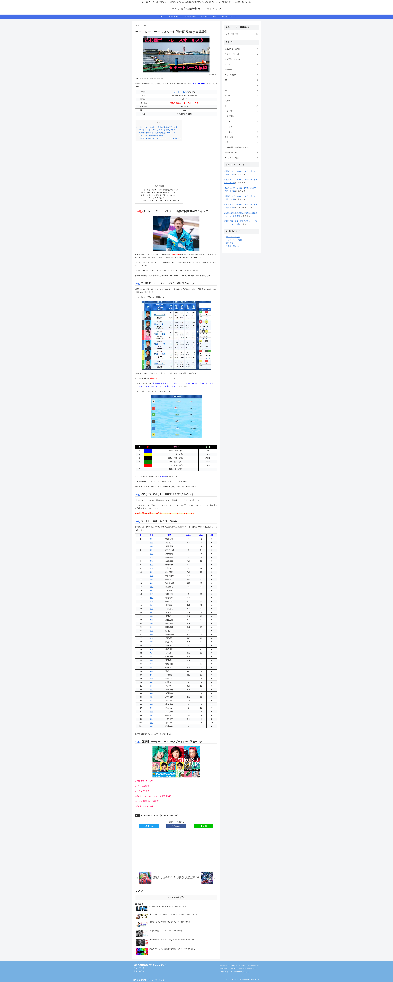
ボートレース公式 (233, 237)
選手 (241, 106)
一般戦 (241, 101)
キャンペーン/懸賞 (241, 158)
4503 (151, 576)
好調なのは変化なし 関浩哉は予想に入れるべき (157, 133)
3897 (151, 572)
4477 (151, 594)
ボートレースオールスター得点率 (151, 135)
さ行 (243, 127)
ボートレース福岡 (181, 92)
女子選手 (242, 116)
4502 (151, 679)
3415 (151, 701)
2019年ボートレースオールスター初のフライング (157, 130)
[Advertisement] (176, 163)
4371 (151, 587)
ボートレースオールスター (169, 815)
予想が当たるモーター (145, 791)
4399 (151, 712)
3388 (151, 583)
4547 (151, 668)
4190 (151, 601)
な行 (243, 132)
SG (138, 815)
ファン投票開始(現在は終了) (148, 801)
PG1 (241, 85)
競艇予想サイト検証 (241, 59)
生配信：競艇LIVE (233, 246)
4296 (151, 627)
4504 (151, 616)
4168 (151, 568)
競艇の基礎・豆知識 (241, 49)
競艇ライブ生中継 (241, 54)
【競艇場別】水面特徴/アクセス (241, 147)
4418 (151, 554)
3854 (151, 539)
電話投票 (229, 243)
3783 (151, 620)
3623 (151, 561)
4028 (151, 726)
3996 (151, 708)
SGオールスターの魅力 (146, 806)
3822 (151, 719)
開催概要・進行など (145, 781)
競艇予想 (241, 70)
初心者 (241, 65)
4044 (151, 546)
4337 (151, 579)
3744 (151, 649)
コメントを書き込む (176, 897)
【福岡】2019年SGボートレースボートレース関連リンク (160, 138)
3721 (151, 565)
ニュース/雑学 (241, 75)
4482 (151, 664)
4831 (151, 690)
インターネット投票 (234, 240)
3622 (151, 657)
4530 (151, 609)
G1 (241, 90)
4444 (151, 557)
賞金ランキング (241, 153)
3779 (151, 646)
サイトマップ (139, 968)
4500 (151, 631)
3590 (151, 634)
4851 (151, 723)
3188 (151, 653)
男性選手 (242, 111)
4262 (151, 697)
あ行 (243, 121)
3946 (151, 598)
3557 (151, 693)
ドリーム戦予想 (143, 786)
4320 (151, 543)
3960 (151, 624)
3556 (151, 550)
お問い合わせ (139, 971)
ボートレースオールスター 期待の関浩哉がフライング (156, 127)
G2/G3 (241, 96)
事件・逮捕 (241, 137)
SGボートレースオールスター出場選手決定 (154, 796)
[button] (257, 34)
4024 (151, 704)
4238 (151, 638)
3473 (151, 682)
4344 (151, 660)
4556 (151, 686)
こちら (246, 972)
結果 (241, 142)
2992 (151, 675)
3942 (151, 590)
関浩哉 (157, 815)
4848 (151, 605)
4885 (151, 642)
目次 (156, 186)
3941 (151, 612)
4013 (151, 715)
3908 (151, 671)
